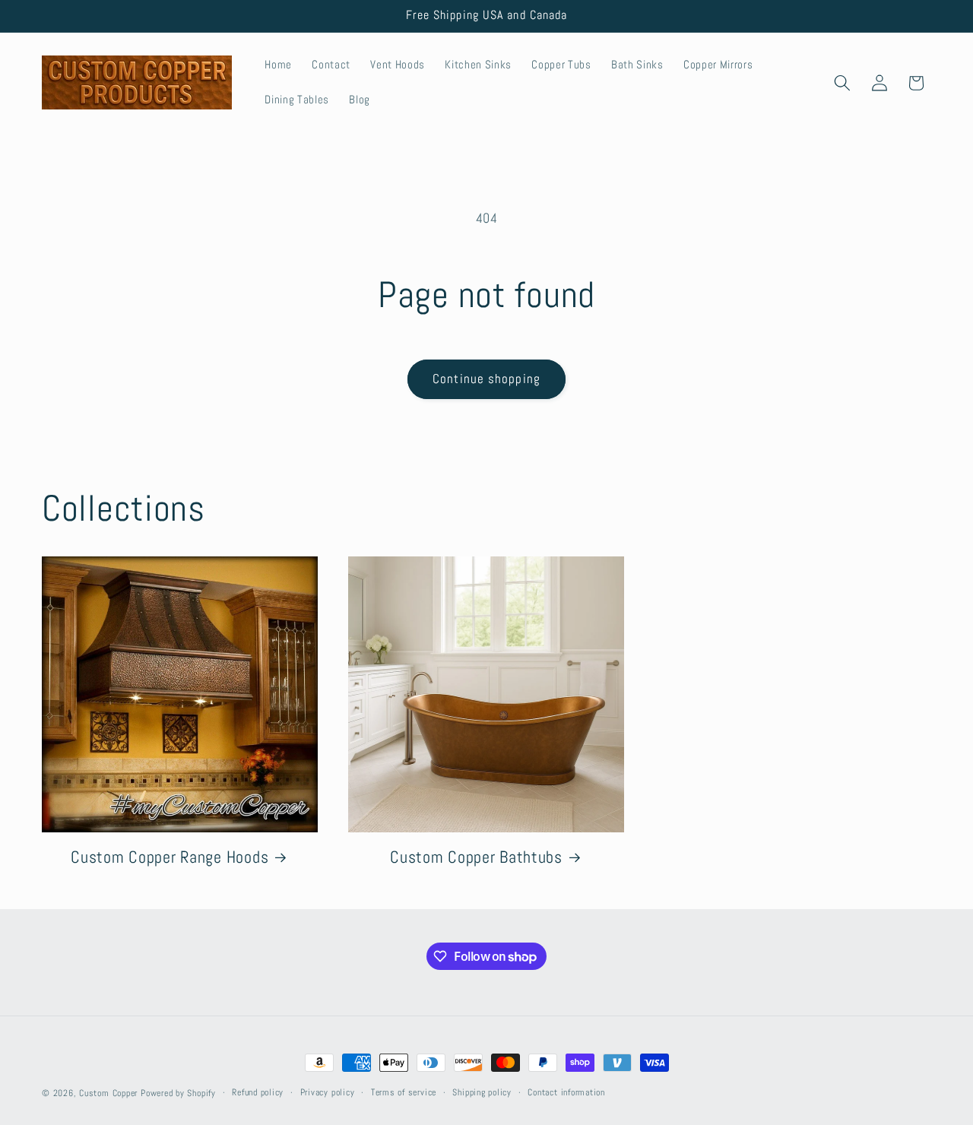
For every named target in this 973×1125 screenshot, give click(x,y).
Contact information (566, 1092)
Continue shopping (486, 379)
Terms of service (403, 1092)
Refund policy (258, 1092)
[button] (842, 83)
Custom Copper (108, 1093)
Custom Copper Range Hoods (169, 857)
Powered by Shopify (178, 1093)
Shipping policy (482, 1092)
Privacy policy (327, 1092)
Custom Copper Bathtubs (476, 857)
